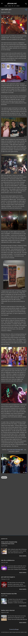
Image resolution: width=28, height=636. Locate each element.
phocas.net (12, 3)
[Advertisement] (14, 523)
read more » (23, 556)
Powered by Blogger (14, 629)
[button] (26, 10)
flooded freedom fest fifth (9, 593)
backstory (4, 477)
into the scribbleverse (8, 560)
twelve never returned (8, 610)
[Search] (26, 4)
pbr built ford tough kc (8, 577)
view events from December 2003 (15, 449)
